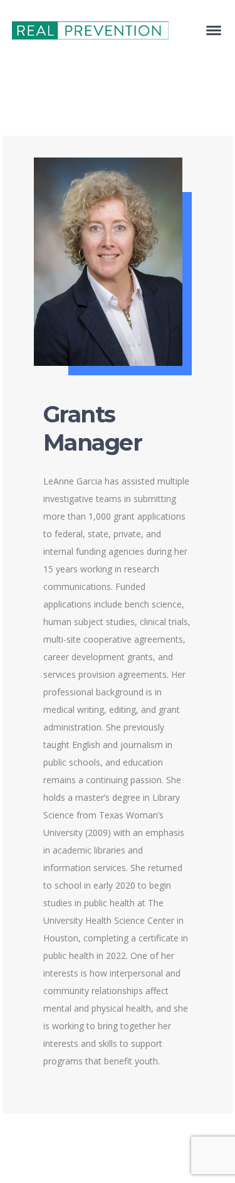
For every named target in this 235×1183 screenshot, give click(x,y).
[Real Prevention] (90, 29)
